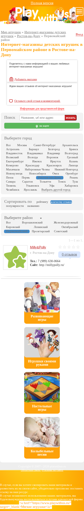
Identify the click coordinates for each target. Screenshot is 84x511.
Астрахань (12, 149)
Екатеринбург (15, 161)
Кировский (13, 227)
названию (33, 206)
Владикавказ (35, 153)
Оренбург (72, 173)
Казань (73, 161)
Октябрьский (70, 227)
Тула (75, 181)
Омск (55, 173)
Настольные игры (42, 407)
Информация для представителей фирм (42, 108)
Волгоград (71, 153)
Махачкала (13, 169)
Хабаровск (71, 185)
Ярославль (30, 189)
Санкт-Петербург (45, 145)
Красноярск (54, 165)
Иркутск (55, 161)
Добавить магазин (25, 79)
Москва (22, 145)
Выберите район (18, 217)
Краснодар (32, 165)
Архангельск (70, 145)
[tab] (18, 218)
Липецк (73, 165)
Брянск (73, 149)
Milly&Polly (38, 247)
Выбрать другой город (55, 189)
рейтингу (42, 201)
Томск (62, 181)
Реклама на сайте (52, 470)
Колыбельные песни (42, 452)
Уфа (51, 185)
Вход (79, 34)
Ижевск (37, 161)
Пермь (26, 177)
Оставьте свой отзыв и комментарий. (37, 101)
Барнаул (34, 149)
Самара (10, 181)
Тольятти (45, 181)
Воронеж (52, 157)
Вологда (33, 157)
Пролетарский (41, 231)
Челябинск (12, 189)
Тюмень (11, 185)
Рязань (74, 177)
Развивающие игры (42, 317)
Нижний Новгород (66, 169)
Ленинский (41, 227)
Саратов (27, 181)
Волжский (12, 157)
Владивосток (14, 153)
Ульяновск (32, 185)
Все (8, 145)
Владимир (53, 153)
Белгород (54, 149)
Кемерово (12, 165)
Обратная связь (31, 470)
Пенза (9, 177)
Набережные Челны (37, 169)
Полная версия (42, 3)
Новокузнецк (14, 173)
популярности (15, 206)
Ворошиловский (32, 222)
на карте (44, 126)
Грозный (72, 157)
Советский (60, 231)
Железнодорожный (66, 222)
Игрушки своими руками (42, 362)
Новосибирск (37, 173)
